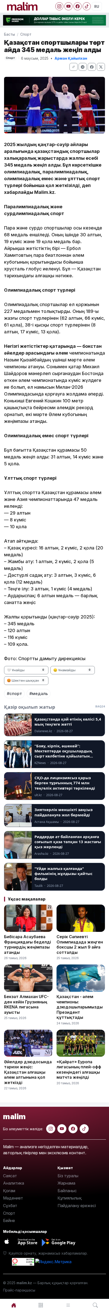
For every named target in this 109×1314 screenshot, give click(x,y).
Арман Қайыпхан (71, 58)
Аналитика (13, 1183)
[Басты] (13, 1305)
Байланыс (67, 1190)
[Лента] (68, 1305)
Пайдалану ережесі (77, 1205)
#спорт (14, 693)
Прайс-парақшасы (19, 1290)
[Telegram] (83, 67)
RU (96, 6)
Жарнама (66, 1183)
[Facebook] (78, 6)
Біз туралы (68, 1175)
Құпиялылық (70, 1198)
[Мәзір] (41, 1305)
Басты (9, 34)
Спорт (25, 34)
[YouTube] (68, 6)
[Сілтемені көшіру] (73, 67)
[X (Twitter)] (101, 67)
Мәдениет (13, 1198)
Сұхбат (10, 1205)
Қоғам (9, 1190)
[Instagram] (59, 6)
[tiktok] (84, 1128)
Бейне (9, 1220)
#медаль (38, 693)
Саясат (10, 1175)
